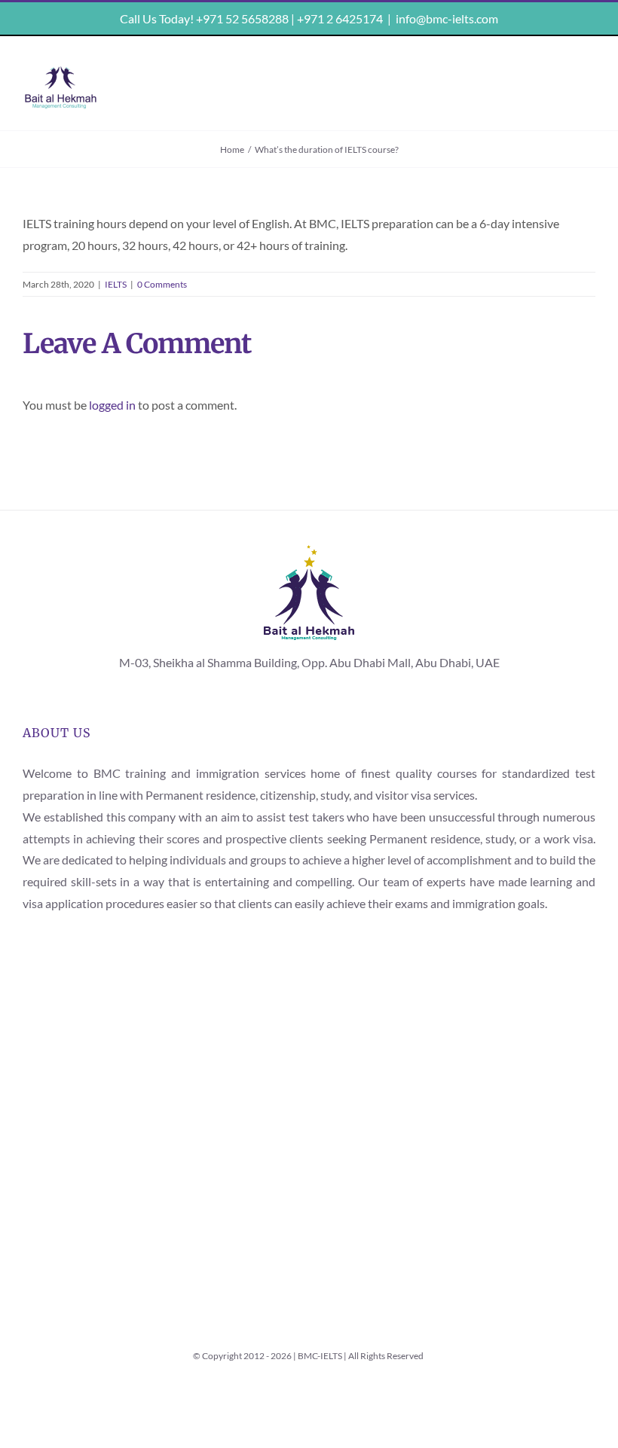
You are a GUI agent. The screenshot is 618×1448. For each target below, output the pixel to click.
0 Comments (162, 284)
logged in (112, 405)
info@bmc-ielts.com (447, 18)
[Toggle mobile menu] (585, 75)
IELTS (116, 284)
